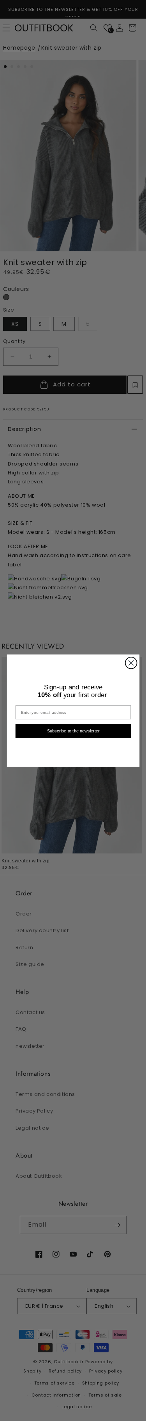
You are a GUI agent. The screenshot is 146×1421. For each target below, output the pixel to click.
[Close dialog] (131, 662)
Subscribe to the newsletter (73, 730)
